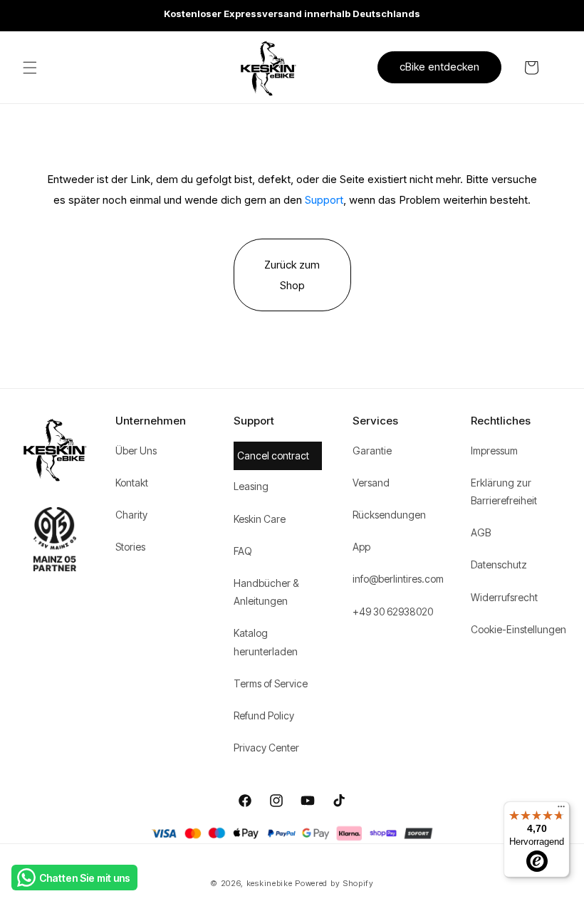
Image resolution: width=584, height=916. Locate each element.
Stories (130, 547)
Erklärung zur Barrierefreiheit (504, 491)
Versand (371, 483)
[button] (30, 67)
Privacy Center (266, 747)
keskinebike (269, 883)
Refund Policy (264, 715)
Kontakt (131, 483)
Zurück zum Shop (292, 275)
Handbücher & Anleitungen (266, 592)
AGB (481, 532)
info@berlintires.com (398, 579)
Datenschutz (499, 564)
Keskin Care (260, 519)
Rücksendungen (389, 515)
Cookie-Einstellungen (518, 629)
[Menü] (561, 809)
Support (324, 200)
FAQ (243, 551)
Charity (131, 515)
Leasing (251, 486)
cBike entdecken (439, 66)
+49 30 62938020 (393, 611)
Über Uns (136, 450)
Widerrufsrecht (504, 597)
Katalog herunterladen (266, 642)
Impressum (494, 450)
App (361, 547)
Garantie (372, 450)
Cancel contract (273, 455)
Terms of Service (271, 683)
